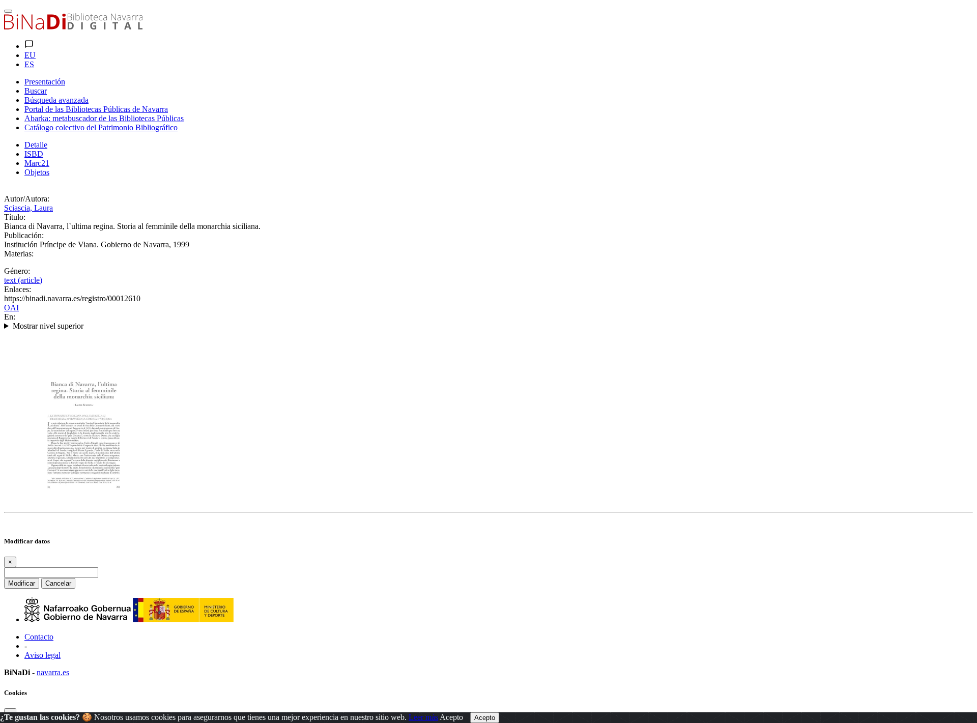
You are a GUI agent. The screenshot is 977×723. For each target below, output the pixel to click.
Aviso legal (42, 655)
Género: (17, 271)
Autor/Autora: (26, 198)
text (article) (23, 280)
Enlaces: (17, 289)
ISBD (33, 154)
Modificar (21, 583)
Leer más (423, 717)
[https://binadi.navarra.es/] (73, 26)
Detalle (35, 144)
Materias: (19, 253)
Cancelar (58, 583)
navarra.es (53, 672)
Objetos (36, 172)
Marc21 (36, 163)
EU (30, 55)
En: (9, 316)
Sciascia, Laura (28, 208)
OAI (11, 307)
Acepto (451, 717)
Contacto (38, 636)
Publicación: (24, 235)
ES (29, 64)
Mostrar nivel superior (48, 326)
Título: (14, 217)
